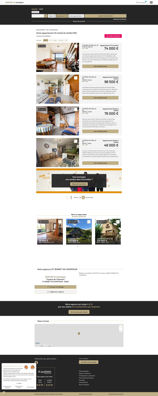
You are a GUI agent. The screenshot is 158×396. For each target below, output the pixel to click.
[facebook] (36, 362)
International (83, 382)
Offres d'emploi (84, 371)
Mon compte (142, 2)
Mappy (50, 346)
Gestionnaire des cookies (116, 394)
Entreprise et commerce (87, 376)
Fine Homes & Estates (86, 378)
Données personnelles (85, 394)
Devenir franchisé (85, 373)
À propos (82, 380)
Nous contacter (84, 384)
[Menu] (151, 2)
